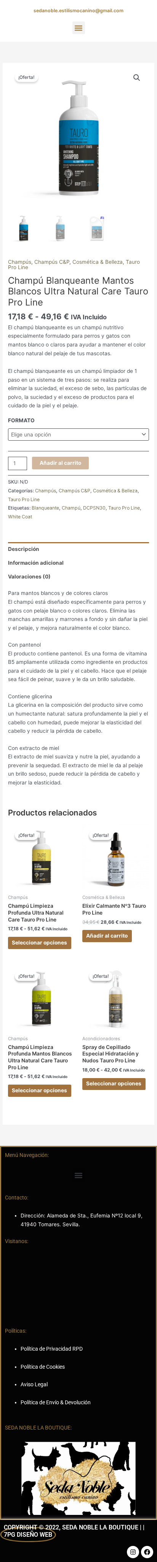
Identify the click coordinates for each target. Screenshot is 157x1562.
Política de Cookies (43, 1367)
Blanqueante (45, 508)
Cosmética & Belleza (97, 262)
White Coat (20, 517)
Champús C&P (51, 262)
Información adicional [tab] (36, 563)
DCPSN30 (94, 508)
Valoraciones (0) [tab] (29, 576)
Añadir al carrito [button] (107, 936)
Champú (71, 508)
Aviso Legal (34, 1384)
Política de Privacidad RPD (52, 1349)
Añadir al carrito (60, 463)
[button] (78, 27)
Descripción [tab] (23, 549)
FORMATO (21, 420)
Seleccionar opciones (39, 942)
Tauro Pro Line (24, 499)
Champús (19, 262)
